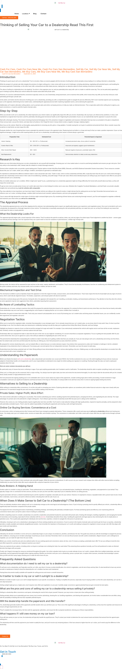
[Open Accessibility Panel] (1, 667)
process (43, 517)
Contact (43, 13)
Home (17, 13)
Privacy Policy (16, 661)
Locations (26, 13)
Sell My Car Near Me (100, 69)
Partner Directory (5, 661)
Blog (34, 13)
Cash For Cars (7, 69)
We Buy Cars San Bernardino (77, 71)
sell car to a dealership (24, 359)
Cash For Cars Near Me (28, 69)
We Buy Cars (29, 71)
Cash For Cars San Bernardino (58, 69)
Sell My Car (82, 69)
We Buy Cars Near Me (48, 71)
